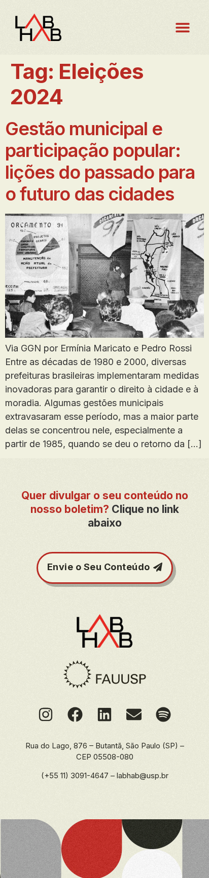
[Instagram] (45, 714)
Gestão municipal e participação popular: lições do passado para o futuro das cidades (100, 161)
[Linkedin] (104, 714)
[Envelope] (134, 714)
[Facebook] (75, 714)
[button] (182, 27)
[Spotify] (163, 714)
